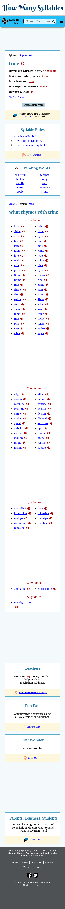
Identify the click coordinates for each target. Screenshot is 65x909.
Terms (26, 867)
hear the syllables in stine (46, 304)
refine (17, 442)
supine (42, 447)
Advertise (36, 862)
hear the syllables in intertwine (29, 513)
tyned (41, 323)
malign (18, 437)
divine (18, 418)
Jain (16, 245)
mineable (43, 513)
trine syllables (22, 63)
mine (41, 260)
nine (16, 265)
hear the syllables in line (21, 255)
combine (19, 404)
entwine (19, 428)
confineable (45, 588)
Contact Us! (35, 840)
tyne (16, 323)
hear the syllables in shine (47, 284)
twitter (35, 875)
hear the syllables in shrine (24, 289)
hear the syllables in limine (48, 433)
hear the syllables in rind (45, 280)
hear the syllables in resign (24, 447)
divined (42, 418)
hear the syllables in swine (24, 309)
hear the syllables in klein (23, 250)
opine (41, 437)
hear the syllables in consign (26, 408)
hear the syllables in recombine (29, 523)
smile (44, 191)
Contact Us (27, 116)
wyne (41, 333)
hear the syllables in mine (46, 260)
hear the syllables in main (23, 260)
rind (40, 279)
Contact (49, 862)
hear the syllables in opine (47, 438)
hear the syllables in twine (47, 318)
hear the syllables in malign (25, 438)
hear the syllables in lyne (45, 255)
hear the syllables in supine (48, 447)
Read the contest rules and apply (32, 692)
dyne (41, 236)
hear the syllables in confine (49, 404)
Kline (41, 250)
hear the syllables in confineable (54, 588)
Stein (41, 299)
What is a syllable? (24, 136)
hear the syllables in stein (22, 304)
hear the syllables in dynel (23, 423)
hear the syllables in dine (22, 236)
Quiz (31, 55)
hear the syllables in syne (46, 309)
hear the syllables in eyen (46, 428)
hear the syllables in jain (21, 246)
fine (16, 241)
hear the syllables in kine (45, 246)
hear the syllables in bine (22, 226)
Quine (17, 275)
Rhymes (23, 55)
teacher (44, 175)
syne (40, 309)
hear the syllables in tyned (47, 323)
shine (41, 284)
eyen (40, 428)
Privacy (38, 867)
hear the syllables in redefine (50, 523)
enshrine (43, 423)
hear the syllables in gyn (45, 508)
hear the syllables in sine (21, 294)
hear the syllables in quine (24, 275)
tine (16, 318)
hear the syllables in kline (46, 250)
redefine (43, 523)
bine (16, 226)
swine (17, 309)
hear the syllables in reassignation (16, 607)
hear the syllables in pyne (46, 270)
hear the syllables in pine (45, 265)
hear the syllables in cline (46, 231)
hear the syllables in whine (47, 328)
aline (41, 394)
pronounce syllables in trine (32, 91)
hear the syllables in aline (46, 394)
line (16, 255)
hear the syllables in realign (25, 518)
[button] (53, 21)
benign (42, 399)
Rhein (41, 275)
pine (40, 265)
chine (17, 231)
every (20, 187)
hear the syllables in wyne (46, 333)
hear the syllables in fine (21, 241)
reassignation (22, 602)
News (25, 862)
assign (18, 399)
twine (41, 318)
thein (17, 313)
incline (18, 433)
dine (16, 236)
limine (42, 433)
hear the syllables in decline (49, 408)
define (18, 413)
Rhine (17, 279)
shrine (18, 289)
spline (17, 299)
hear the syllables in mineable (51, 513)
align (17, 394)
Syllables (13, 204)
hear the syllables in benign (48, 399)
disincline (20, 508)
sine (16, 294)
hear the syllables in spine (47, 294)
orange (45, 179)
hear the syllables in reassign (50, 518)
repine (41, 442)
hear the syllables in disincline (28, 508)
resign (18, 447)
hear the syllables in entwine (26, 428)
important (44, 187)
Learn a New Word (33, 105)
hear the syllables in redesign (27, 528)
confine (42, 404)
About (15, 862)
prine (17, 270)
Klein (17, 250)
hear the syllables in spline (24, 299)
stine (41, 304)
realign (18, 518)
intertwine (20, 513)
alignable (19, 588)
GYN (40, 508)
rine (16, 284)
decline (42, 408)
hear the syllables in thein (23, 313)
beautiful (20, 175)
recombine (20, 523)
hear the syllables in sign (45, 289)
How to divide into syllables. (31, 145)
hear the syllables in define (24, 413)
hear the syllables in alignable (28, 588)
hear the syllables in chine (23, 231)
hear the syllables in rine (21, 284)
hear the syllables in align (23, 394)
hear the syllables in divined (49, 418)
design (42, 413)
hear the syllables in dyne (46, 236)
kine (40, 245)
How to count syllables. (28, 140)
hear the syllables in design (48, 413)
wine (17, 333)
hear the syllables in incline (25, 433)
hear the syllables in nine (22, 265)
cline (41, 231)
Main (17, 260)
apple (20, 191)
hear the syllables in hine (45, 241)
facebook (29, 875)
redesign (19, 528)
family (20, 183)
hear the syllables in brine (46, 226)
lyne (40, 255)
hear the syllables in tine (21, 318)
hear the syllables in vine (22, 328)
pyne (41, 270)
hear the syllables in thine (46, 313)
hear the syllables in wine (22, 333)
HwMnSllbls (32, 7)
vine (16, 328)
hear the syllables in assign (24, 399)
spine (41, 294)
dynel (17, 423)
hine (40, 241)
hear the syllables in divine (24, 418)
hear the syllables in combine (27, 404)
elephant (20, 179)
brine (41, 226)
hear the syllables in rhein (47, 275)
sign (40, 289)
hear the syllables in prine (23, 270)
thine (41, 313)
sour (44, 183)
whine (41, 328)
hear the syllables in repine (48, 442)
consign (19, 408)
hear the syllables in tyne (22, 323)
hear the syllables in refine (24, 442)
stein (17, 304)
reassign (43, 518)
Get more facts (32, 727)
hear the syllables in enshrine (51, 423)
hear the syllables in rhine (24, 280)
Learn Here (33, 758)
